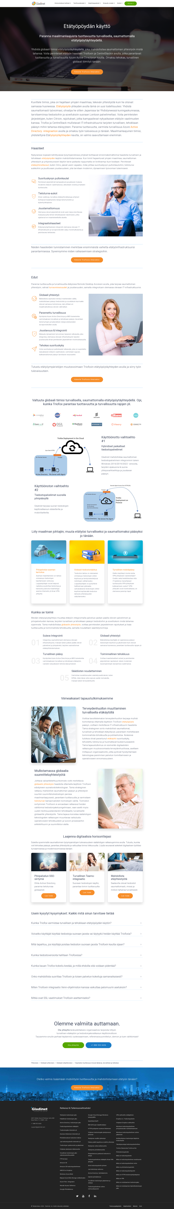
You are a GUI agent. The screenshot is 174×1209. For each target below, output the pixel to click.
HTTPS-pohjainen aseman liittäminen (99, 1128)
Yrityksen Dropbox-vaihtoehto (125, 1122)
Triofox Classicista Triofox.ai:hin (126, 1148)
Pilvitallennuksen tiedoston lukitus (70, 1138)
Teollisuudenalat (79, 3)
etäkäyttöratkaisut (40, 165)
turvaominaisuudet (58, 287)
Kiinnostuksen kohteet (62, 3)
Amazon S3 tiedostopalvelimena (70, 1166)
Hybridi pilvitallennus (94, 1177)
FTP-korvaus (64, 1159)
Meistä (135, 1206)
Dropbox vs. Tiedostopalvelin (125, 1119)
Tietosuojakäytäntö (115, 1206)
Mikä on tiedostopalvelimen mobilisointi (128, 1159)
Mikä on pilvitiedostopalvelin (125, 1167)
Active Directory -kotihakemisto (98, 1173)
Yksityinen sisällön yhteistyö (97, 1138)
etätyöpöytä (128, 722)
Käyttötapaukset (93, 3)
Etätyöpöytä (63, 106)
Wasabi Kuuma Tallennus (67, 1185)
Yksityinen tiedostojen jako (68, 1115)
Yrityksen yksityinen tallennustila (70, 1149)
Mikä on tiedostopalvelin (124, 1155)
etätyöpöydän (48, 158)
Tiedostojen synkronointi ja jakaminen (72, 1145)
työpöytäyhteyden (60, 135)
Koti (140, 1206)
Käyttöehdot (127, 1206)
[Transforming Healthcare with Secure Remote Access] (53, 735)
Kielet (119, 3)
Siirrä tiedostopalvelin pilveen (97, 1165)
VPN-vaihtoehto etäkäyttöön (125, 1115)
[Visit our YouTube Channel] (83, 1196)
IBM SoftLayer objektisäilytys (97, 1125)
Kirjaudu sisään (108, 3)
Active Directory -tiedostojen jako (70, 1122)
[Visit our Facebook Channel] (89, 1196)
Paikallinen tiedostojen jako (68, 1119)
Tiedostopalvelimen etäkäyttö (69, 1126)
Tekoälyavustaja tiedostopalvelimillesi (128, 1144)
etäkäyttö (112, 738)
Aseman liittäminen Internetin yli (70, 1134)
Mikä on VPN (120, 1178)
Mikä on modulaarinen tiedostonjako (127, 1182)
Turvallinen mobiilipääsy (123, 570)
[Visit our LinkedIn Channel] (95, 1196)
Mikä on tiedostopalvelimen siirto (126, 1163)
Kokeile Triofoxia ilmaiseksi (87, 72)
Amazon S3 (63, 1162)
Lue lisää (49, 896)
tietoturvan (39, 801)
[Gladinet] (38, 3)
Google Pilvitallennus (66, 1189)
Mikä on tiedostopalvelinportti (125, 1171)
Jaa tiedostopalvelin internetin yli (70, 1141)
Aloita (130, 3)
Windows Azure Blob (66, 1174)
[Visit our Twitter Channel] (77, 1196)
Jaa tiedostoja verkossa (95, 1169)
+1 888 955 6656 (98, 1045)
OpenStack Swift (93, 1121)
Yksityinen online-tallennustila (97, 1146)
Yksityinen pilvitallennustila (96, 1150)
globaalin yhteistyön (71, 624)
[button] (87, 923)
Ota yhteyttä (73, 1045)
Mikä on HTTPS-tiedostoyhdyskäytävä (128, 1174)
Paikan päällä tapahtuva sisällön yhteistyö (101, 1142)
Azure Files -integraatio (67, 1181)
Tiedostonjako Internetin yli (68, 1130)
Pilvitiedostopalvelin (122, 1152)
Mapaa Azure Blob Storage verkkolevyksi (72, 1178)
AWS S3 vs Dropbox (66, 1170)
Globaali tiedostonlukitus (85, 570)
